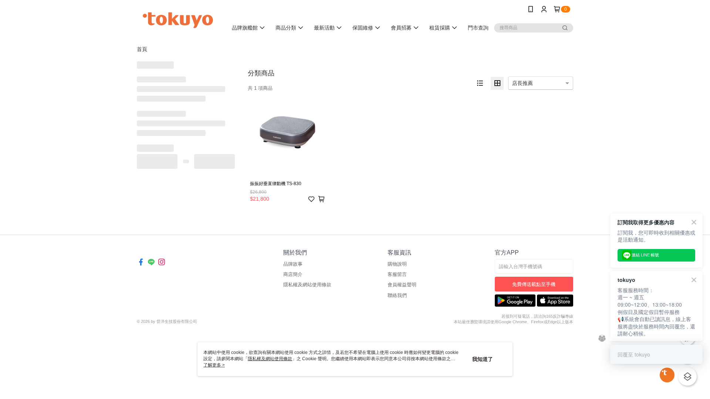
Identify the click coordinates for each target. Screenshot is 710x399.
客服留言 (397, 274)
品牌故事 (292, 264)
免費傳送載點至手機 (533, 284)
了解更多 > (214, 365)
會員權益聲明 (402, 284)
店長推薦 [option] (522, 83)
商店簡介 (292, 274)
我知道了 (482, 359)
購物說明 (397, 264)
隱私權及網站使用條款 (307, 284)
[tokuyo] (178, 19)
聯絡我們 (397, 295)
